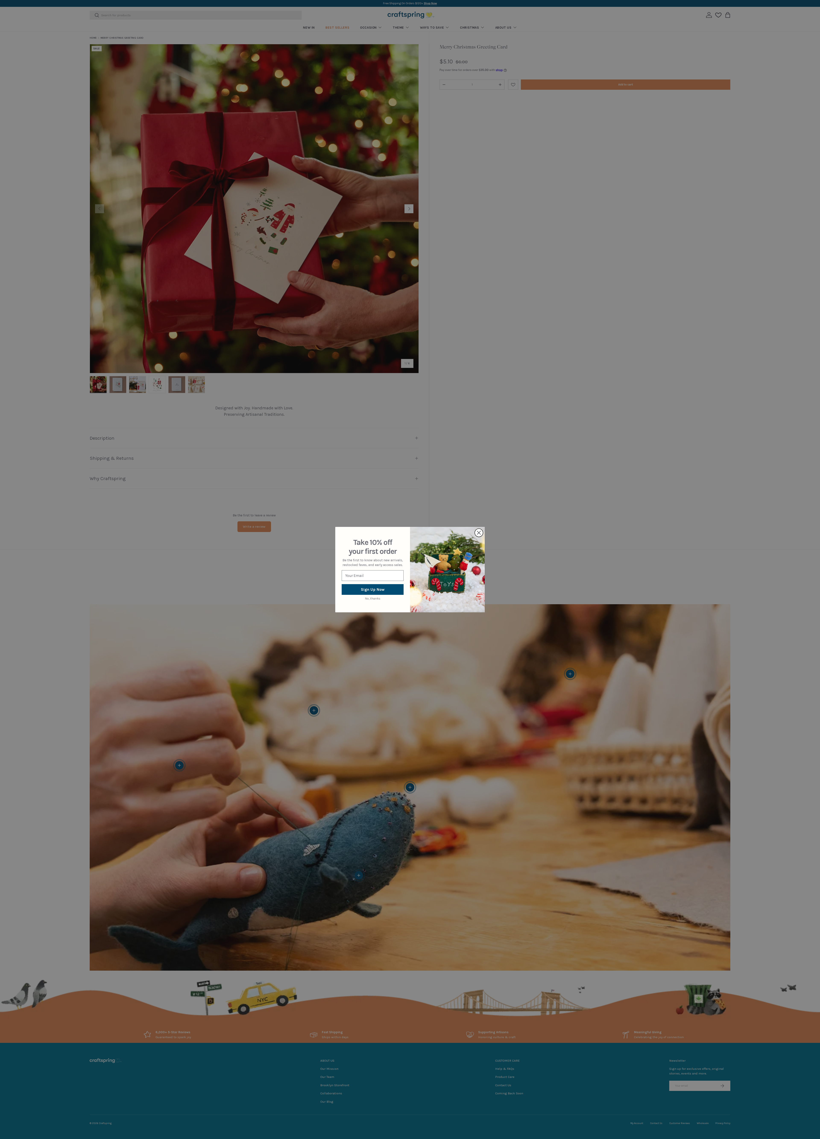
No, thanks (372, 598)
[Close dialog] (479, 533)
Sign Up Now (373, 589)
